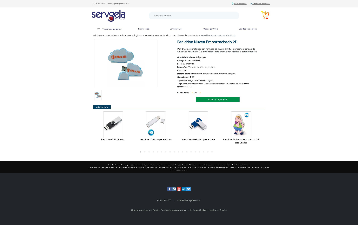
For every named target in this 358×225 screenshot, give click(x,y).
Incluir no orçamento (218, 99)
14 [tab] (196, 152)
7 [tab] (166, 152)
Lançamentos (176, 29)
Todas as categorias (111, 29)
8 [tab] (170, 152)
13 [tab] (191, 152)
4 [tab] (154, 152)
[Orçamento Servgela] (263, 16)
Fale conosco (240, 3)
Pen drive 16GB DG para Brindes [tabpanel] (156, 139)
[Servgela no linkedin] (184, 190)
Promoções (143, 29)
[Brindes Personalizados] (108, 15)
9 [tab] (175, 152)
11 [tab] (183, 152)
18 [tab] (212, 152)
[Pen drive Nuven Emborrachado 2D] (98, 95)
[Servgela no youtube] (179, 190)
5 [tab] (158, 152)
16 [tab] (204, 152)
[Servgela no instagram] (174, 190)
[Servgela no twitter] (188, 190)
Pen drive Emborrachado (185, 35)
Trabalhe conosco (261, 3)
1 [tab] (141, 152)
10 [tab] (179, 152)
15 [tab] (200, 152)
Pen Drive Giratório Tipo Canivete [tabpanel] (198, 139)
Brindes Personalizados (105, 35)
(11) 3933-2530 (164, 200)
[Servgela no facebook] (169, 190)
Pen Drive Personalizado (157, 35)
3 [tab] (149, 152)
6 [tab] (162, 152)
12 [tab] (187, 152)
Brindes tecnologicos (131, 35)
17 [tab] (208, 152)
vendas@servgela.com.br (189, 200)
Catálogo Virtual (210, 29)
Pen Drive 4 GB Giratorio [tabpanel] (113, 139)
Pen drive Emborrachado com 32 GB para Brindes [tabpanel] (241, 141)
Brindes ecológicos (248, 29)
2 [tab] (145, 152)
